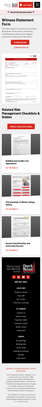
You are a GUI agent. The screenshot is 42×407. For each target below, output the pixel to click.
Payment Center (21, 320)
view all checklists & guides (21, 126)
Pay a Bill (21, 296)
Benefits (21, 355)
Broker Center (21, 327)
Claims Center (21, 316)
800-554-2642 (21, 282)
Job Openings (21, 340)
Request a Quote (21, 292)
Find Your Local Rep (21, 303)
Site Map (9, 368)
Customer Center (21, 323)
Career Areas (21, 347)
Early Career (21, 358)
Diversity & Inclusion (21, 351)
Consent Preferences (21, 368)
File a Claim (21, 299)
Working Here (21, 344)
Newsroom (21, 330)
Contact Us (21, 313)
